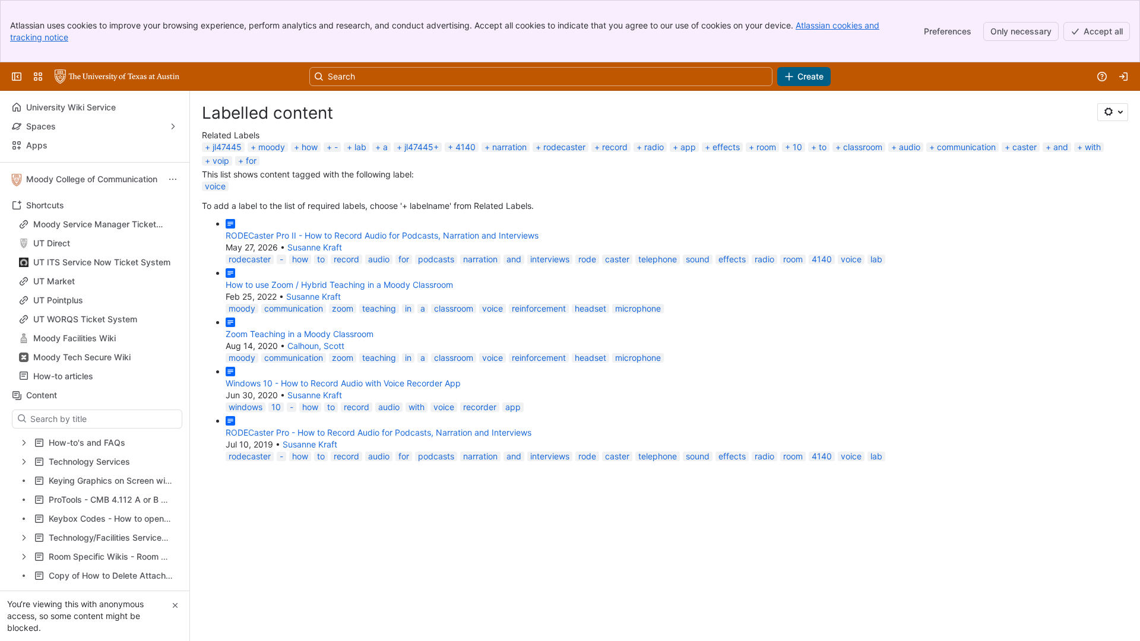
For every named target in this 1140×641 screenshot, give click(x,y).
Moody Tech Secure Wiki (82, 357)
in (408, 308)
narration (509, 147)
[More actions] (173, 179)
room (766, 147)
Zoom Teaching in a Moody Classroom (299, 334)
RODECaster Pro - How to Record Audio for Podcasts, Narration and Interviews (378, 432)
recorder (479, 407)
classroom (862, 147)
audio (909, 147)
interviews (549, 259)
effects (726, 147)
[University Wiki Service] (117, 76)
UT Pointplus (58, 300)
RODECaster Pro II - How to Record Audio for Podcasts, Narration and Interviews (382, 235)
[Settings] (1112, 112)
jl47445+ (421, 147)
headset (590, 308)
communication (966, 147)
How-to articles (98, 376)
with (1093, 147)
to (822, 147)
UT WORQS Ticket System (85, 319)
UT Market (54, 281)
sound (698, 259)
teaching (379, 308)
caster (1024, 147)
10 (797, 147)
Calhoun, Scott (315, 346)
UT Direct (98, 243)
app (688, 147)
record (615, 147)
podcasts (436, 259)
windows (245, 407)
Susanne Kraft (314, 247)
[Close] (175, 605)
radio (654, 147)
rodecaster (564, 147)
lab (360, 147)
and (1060, 147)
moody (271, 147)
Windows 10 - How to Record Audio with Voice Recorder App (343, 383)
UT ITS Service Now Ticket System (101, 262)
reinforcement (539, 308)
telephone (657, 259)
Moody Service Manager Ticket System (94, 224)
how (310, 147)
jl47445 (227, 147)
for (251, 161)
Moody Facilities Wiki (74, 338)
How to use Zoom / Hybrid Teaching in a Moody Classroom (339, 285)
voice (215, 186)
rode (587, 259)
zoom (342, 308)
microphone (638, 308)
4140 (465, 147)
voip (221, 161)
